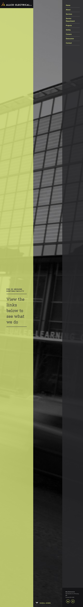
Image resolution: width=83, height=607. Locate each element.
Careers (69, 34)
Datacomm (70, 39)
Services (69, 14)
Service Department (70, 20)
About (68, 10)
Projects (69, 25)
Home (68, 5)
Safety (68, 30)
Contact (69, 43)
